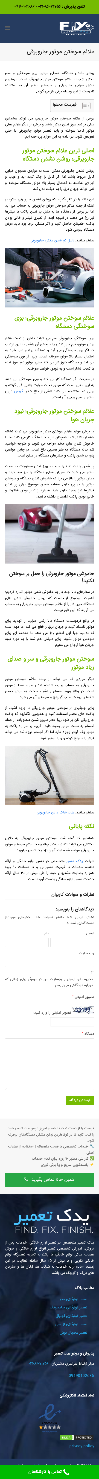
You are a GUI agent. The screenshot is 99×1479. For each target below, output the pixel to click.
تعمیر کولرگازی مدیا (72, 1299)
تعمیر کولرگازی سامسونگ (68, 1308)
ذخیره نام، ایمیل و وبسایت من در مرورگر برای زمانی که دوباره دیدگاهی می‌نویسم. (49, 982)
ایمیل (90, 934)
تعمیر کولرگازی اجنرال (71, 1316)
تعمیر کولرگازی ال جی (71, 1324)
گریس (18, 391)
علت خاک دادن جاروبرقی (55, 813)
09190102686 (81, 1376)
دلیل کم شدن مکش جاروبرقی (52, 241)
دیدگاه (88, 1034)
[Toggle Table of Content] (84, 106)
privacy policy (81, 1446)
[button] (7, 28)
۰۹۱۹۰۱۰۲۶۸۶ (25, 6)
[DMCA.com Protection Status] (77, 1440)
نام (46, 934)
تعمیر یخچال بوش (73, 1333)
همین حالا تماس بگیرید (53, 1179)
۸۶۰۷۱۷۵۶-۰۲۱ (49, 6)
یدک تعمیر (74, 861)
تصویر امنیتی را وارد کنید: (52, 1013)
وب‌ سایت (86, 954)
